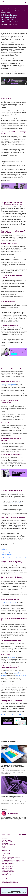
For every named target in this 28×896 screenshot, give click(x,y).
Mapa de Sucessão (6, 849)
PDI (3, 405)
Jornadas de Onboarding (8, 871)
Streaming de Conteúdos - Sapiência (11, 861)
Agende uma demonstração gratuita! (11, 714)
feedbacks (21, 527)
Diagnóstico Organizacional (8, 881)
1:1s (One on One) (6, 856)
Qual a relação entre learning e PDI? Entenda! (14, 558)
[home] (5, 2)
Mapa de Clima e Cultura (8, 841)
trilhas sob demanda (20, 675)
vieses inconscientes (15, 502)
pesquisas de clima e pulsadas (9, 645)
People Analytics (6, 850)
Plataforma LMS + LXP (7, 859)
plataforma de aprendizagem (13, 672)
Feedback (4, 846)
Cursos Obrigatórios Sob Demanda (10, 873)
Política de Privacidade (15, 891)
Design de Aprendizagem (8, 884)
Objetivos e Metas (6, 840)
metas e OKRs (11, 657)
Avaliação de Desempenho (9, 602)
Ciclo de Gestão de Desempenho (10, 882)
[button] (25, 2)
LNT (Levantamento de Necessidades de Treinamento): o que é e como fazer (14, 11)
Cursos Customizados (7, 874)
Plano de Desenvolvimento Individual (11, 857)
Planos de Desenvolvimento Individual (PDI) (14, 623)
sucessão (3, 445)
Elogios (3, 847)
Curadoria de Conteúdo (7, 870)
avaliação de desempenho (9, 384)
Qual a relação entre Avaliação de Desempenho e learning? (11, 553)
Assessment (5, 843)
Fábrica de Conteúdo (7, 868)
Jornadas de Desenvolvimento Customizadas (13, 860)
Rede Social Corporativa (7, 863)
